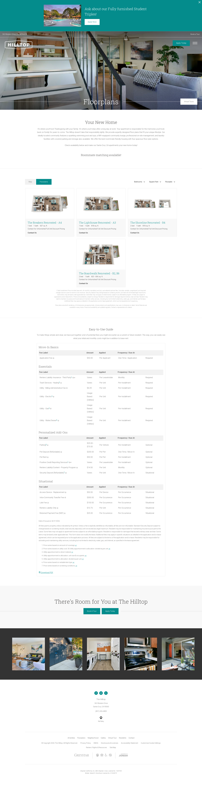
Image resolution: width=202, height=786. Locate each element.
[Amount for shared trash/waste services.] (61, 383)
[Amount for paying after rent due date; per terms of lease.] (48, 502)
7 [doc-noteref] (67, 462)
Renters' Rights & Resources (96, 747)
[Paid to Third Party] (74, 377)
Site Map (113, 747)
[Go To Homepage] (19, 44)
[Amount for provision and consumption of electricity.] (53, 396)
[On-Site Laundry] (103, 654)
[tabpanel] (101, 248)
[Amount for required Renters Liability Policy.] (57, 508)
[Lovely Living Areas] (28, 654)
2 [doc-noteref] (59, 382)
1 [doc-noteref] (71, 377)
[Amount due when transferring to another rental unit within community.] (65, 497)
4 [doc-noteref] (49, 408)
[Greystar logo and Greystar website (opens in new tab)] (81, 756)
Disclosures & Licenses (109, 743)
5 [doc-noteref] (56, 420)
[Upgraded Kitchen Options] (140, 654)
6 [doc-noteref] (46, 444)
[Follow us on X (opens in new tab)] (106, 693)
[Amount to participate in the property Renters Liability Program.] (77, 467)
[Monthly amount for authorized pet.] (48, 457)
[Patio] (178, 654)
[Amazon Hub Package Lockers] (66, 654)
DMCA (96, 743)
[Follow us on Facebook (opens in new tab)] (96, 693)
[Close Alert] (199, 3)
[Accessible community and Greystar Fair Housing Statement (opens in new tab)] (106, 756)
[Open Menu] (195, 43)
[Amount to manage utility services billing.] (67, 388)
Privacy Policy (85, 743)
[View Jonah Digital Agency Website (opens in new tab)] (123, 755)
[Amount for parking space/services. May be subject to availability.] (47, 445)
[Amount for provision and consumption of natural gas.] (50, 408)
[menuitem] (71, 738)
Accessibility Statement (129, 743)
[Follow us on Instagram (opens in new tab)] (101, 693)
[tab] (30, 182)
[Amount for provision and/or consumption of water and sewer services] (58, 420)
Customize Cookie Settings (151, 743)
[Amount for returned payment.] (64, 513)
